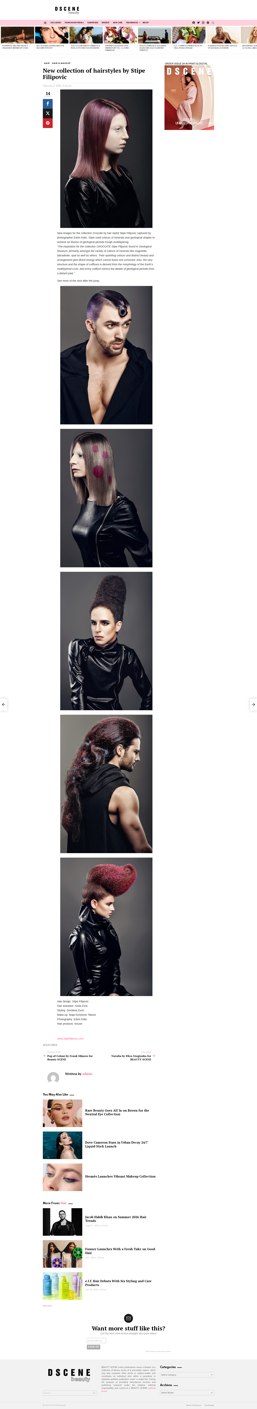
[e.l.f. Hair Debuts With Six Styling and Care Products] (62, 1286)
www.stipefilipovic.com (70, 1038)
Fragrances (132, 23)
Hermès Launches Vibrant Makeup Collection (120, 1176)
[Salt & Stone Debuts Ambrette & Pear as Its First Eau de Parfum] (86, 35)
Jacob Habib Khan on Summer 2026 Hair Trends (115, 1219)
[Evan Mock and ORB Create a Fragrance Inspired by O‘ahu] (17, 35)
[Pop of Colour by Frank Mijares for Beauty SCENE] (3, 705)
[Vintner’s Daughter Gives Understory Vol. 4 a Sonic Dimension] (120, 35)
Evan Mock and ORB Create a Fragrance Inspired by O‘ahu (15, 47)
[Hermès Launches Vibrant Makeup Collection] (62, 1177)
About (145, 23)
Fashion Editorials (74, 23)
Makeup (105, 23)
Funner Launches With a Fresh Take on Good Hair (120, 1251)
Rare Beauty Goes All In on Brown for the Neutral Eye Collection (117, 1112)
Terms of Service (193, 1405)
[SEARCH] (213, 22)
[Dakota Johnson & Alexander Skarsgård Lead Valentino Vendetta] (154, 35)
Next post (47, 1305)
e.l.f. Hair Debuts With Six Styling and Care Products (118, 1283)
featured (50, 1045)
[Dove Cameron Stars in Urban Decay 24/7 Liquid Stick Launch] (62, 1145)
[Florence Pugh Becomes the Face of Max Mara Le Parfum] (223, 35)
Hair (64, 1203)
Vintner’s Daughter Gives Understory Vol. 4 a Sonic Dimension (117, 48)
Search (94, 1393)
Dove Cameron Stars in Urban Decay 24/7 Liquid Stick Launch (116, 1144)
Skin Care (117, 23)
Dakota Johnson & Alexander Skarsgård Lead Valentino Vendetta (153, 48)
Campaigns (92, 23)
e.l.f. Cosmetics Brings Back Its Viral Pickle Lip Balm (188, 47)
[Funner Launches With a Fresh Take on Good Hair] (62, 1254)
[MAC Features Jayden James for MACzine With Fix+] (51, 35)
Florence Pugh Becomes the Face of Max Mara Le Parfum (222, 47)
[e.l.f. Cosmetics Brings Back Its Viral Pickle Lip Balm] (189, 35)
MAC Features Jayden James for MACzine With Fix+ (50, 47)
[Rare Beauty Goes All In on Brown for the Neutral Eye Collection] (62, 1113)
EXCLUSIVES (56, 23)
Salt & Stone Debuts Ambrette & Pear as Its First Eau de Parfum (85, 47)
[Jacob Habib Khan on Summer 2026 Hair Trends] (62, 1222)
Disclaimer (209, 1405)
